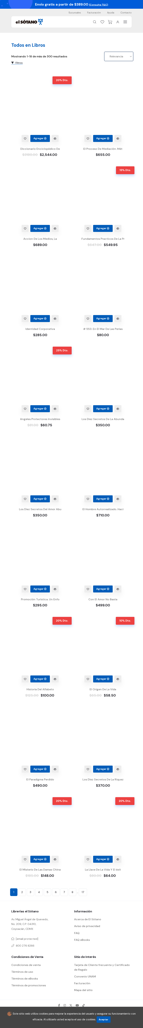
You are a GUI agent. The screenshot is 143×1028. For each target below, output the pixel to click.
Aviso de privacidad (87, 926)
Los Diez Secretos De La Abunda (103, 419)
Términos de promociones (28, 985)
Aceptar (103, 1019)
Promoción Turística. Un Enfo (40, 599)
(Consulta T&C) (98, 4)
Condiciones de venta (26, 965)
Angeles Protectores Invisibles (40, 419)
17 (83, 892)
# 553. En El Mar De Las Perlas (103, 329)
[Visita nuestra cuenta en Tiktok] (83, 1005)
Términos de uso (22, 972)
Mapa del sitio (83, 990)
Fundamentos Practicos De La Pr (103, 239)
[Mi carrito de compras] (110, 22)
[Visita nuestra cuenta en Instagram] (64, 1005)
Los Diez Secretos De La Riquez (102, 779)
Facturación (94, 12)
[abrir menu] (125, 22)
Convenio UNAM (85, 976)
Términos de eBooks (24, 978)
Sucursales (75, 12)
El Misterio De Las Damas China (40, 869)
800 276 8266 (25, 945)
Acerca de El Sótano (87, 919)
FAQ (77, 933)
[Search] (95, 22)
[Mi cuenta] (118, 22)
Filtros (19, 62)
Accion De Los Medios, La (40, 239)
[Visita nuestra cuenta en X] (70, 1005)
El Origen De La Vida (103, 689)
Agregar (38, 138)
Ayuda (110, 12)
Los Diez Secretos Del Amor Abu (40, 509)
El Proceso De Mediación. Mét (102, 149)
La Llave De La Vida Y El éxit (103, 869)
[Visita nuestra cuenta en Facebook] (59, 1005)
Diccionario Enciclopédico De (40, 149)
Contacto (126, 12)
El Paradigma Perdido (40, 779)
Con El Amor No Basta (102, 599)
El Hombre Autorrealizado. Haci (102, 509)
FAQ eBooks (82, 940)
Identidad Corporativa (40, 329)
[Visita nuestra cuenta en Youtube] (77, 1005)
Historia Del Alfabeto (40, 689)
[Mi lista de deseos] (102, 22)
